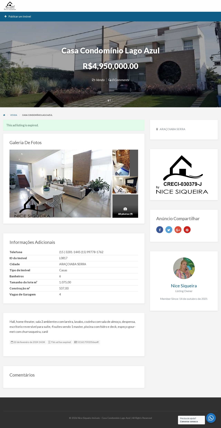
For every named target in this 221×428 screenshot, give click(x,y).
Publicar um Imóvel (19, 16)
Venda (100, 80)
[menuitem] (18, 16)
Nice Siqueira (184, 285)
